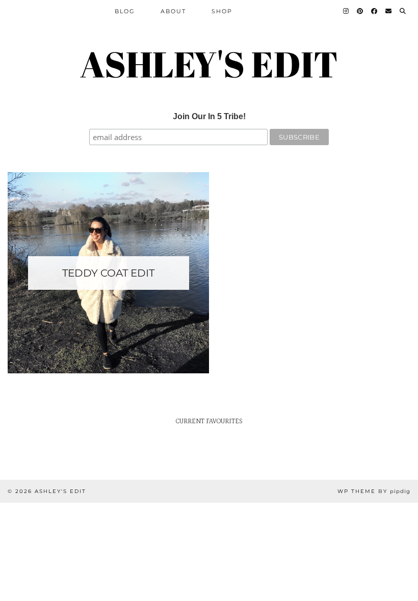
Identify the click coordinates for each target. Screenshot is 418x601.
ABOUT (173, 11)
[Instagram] (346, 11)
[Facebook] (374, 11)
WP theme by (373, 491)
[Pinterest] (360, 11)
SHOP (222, 11)
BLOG (125, 11)
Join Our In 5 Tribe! (209, 116)
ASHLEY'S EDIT (209, 64)
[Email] (389, 11)
